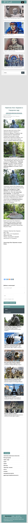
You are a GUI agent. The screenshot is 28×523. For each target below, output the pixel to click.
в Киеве (13, 516)
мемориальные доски (9, 473)
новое (6, 309)
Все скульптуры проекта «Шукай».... (12, 362)
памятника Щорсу (8, 166)
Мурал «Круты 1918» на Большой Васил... (13, 67)
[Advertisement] (14, 90)
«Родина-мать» (13, 162)
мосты (5, 469)
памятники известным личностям (14, 113)
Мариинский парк (7, 117)
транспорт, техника (8, 467)
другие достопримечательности (11, 475)
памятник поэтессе (17, 199)
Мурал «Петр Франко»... (9, 34)
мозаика (5, 471)
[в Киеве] (8, 1)
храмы (5, 463)
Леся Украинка (16, 116)
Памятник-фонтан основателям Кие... (13, 379)
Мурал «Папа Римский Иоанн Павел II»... (13, 18)
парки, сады (6, 459)
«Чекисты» (10, 164)
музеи (5, 461)
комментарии (8, 312)
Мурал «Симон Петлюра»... (10, 50)
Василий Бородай (8, 116)
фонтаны (6, 465)
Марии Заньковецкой (13, 223)
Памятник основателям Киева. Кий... (12, 345)
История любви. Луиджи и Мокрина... (13, 326)
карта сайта (18, 516)
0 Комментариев (7, 114)
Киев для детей (7, 457)
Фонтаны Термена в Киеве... (11, 413)
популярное (7, 306)
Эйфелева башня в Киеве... (10, 396)
